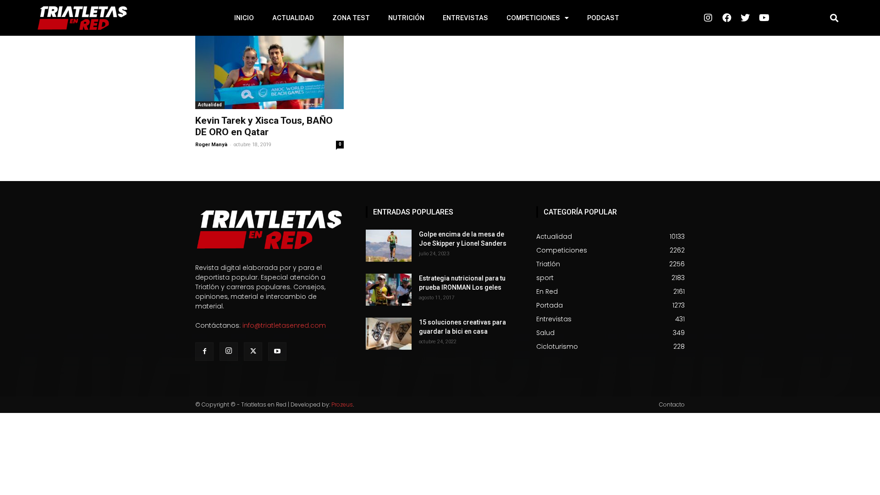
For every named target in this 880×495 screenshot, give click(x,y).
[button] (834, 18)
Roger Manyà (211, 145)
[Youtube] (277, 351)
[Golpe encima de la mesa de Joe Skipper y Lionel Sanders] (389, 246)
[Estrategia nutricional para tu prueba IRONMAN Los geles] (389, 290)
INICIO (244, 18)
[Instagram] (229, 351)
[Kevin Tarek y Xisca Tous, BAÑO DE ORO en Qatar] (269, 72)
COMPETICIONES (533, 18)
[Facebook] (204, 351)
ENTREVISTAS (465, 18)
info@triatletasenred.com (284, 325)
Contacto (672, 404)
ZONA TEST (351, 18)
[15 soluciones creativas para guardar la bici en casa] (389, 334)
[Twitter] (253, 351)
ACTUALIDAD (293, 18)
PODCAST (603, 18)
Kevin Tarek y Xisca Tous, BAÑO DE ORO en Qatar (264, 126)
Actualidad (210, 104)
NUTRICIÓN (406, 18)
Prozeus (342, 404)
